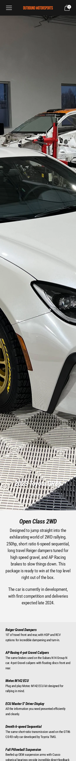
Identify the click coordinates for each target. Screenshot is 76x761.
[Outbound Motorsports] (38, 8)
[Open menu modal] (9, 7)
